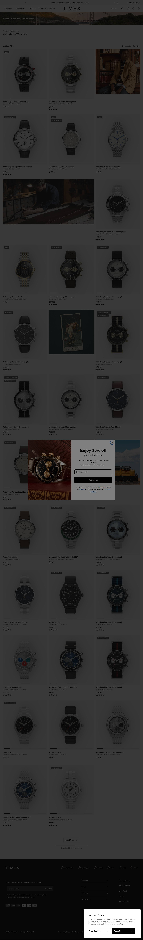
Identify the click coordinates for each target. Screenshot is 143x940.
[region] (112, 923)
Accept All (118, 931)
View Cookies (94, 931)
